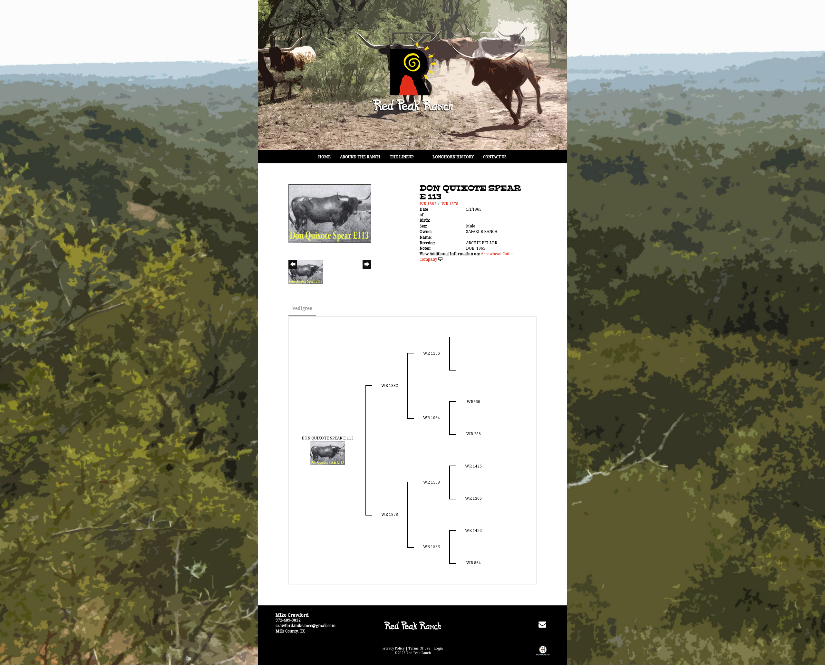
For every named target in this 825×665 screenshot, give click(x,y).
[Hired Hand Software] (542, 655)
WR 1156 (431, 353)
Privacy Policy (394, 648)
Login (438, 648)
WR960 (473, 402)
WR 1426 (473, 530)
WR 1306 (473, 498)
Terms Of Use (419, 648)
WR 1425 (473, 466)
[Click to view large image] (329, 213)
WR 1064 (431, 418)
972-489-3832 (288, 620)
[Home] (412, 625)
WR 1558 (431, 482)
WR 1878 (450, 204)
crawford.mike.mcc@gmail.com (305, 625)
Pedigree (302, 308)
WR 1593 (431, 547)
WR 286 (473, 434)
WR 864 (473, 563)
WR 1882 (428, 204)
